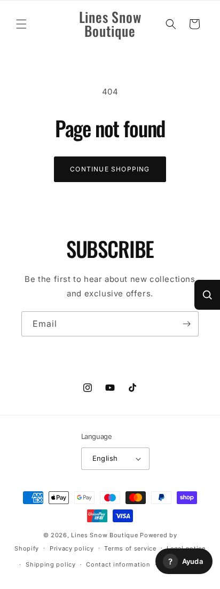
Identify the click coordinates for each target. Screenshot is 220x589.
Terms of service (130, 548)
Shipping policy (51, 564)
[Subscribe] (186, 323)
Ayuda (185, 561)
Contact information (118, 564)
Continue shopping (110, 169)
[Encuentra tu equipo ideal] (207, 295)
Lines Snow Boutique (104, 535)
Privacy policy (72, 548)
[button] (21, 24)
